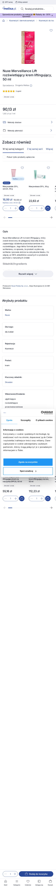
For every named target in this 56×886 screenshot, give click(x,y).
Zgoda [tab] (9, 420)
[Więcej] (51, 130)
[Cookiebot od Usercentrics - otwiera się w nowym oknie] (41, 412)
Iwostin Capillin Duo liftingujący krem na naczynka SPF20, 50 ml (12, 479)
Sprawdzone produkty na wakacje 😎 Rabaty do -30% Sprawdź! (26, 15)
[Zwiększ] (15, 874)
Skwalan (9, 382)
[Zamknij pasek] (52, 15)
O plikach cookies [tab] (44, 420)
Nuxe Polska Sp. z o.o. (19, 286)
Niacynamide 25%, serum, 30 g (10, 187)
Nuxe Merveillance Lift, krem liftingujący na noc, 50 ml (39, 479)
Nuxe (7, 315)
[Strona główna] (3, 20)
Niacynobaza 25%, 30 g (39, 186)
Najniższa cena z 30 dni (10, 202)
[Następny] (51, 217)
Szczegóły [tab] (26, 420)
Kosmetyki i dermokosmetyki (22, 21)
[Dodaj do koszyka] (21, 208)
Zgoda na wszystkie (28, 462)
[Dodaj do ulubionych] (51, 30)
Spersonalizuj (26, 471)
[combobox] (36, 9)
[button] (31, 85)
